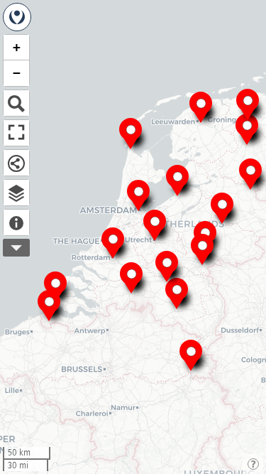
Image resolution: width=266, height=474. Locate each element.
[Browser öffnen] (16, 192)
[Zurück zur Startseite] (17, 17)
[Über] (16, 222)
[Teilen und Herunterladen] (16, 163)
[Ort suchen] (16, 103)
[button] (138, 194)
